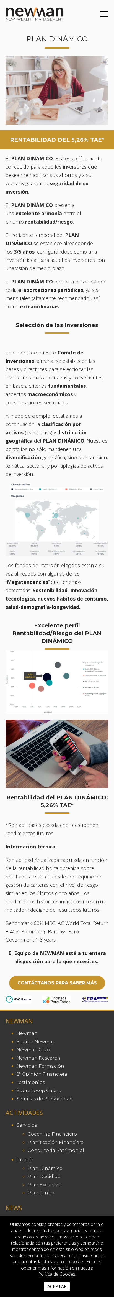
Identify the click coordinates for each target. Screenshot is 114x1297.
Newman (27, 1033)
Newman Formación (40, 1066)
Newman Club (33, 1049)
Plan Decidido (44, 1176)
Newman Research (38, 1058)
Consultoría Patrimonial (56, 1150)
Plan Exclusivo (44, 1184)
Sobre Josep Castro (39, 1090)
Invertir (25, 1159)
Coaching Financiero (52, 1134)
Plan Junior (41, 1192)
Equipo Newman (36, 1041)
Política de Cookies (56, 1274)
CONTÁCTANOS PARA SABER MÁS (57, 983)
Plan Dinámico (45, 1168)
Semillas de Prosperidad (45, 1098)
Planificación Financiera (56, 1142)
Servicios (27, 1125)
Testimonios (31, 1082)
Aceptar (57, 1286)
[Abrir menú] (104, 14)
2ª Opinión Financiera (42, 1074)
